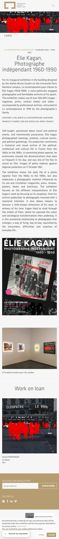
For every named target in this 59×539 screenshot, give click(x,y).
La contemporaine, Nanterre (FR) (19, 50)
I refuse (41, 535)
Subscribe (48, 486)
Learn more (21, 526)
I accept (51, 535)
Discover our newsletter (18, 534)
